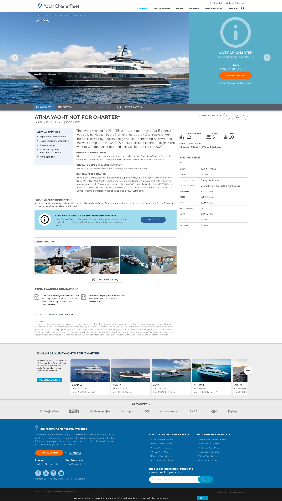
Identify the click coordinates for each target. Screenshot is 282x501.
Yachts (142, 8)
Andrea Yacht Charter (209, 452)
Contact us (75, 452)
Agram (238, 384)
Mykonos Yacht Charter (161, 456)
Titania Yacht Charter (208, 456)
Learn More (162, 498)
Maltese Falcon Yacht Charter (212, 439)
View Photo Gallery (107, 279)
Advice (233, 8)
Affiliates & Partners (75, 478)
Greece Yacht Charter (161, 452)
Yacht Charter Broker (160, 203)
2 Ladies (77, 384)
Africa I (199, 384)
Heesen (99, 135)
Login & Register (236, 3)
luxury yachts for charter (241, 83)
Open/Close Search (242, 8)
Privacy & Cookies (237, 492)
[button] (248, 370)
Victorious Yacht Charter (210, 448)
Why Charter (214, 8)
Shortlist (218, 3)
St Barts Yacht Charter (161, 448)
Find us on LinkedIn (61, 473)
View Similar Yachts (235, 75)
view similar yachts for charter (121, 203)
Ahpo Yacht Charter (208, 460)
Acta (156, 384)
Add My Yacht (56, 478)
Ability (117, 384)
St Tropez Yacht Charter (162, 439)
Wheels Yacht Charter (209, 443)
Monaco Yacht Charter (161, 443)
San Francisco (74, 460)
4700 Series (207, 197)
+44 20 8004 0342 (47, 464)
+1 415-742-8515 (75, 464)
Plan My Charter (49, 452)
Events (194, 8)
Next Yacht (267, 57)
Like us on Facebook (38, 473)
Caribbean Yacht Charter (162, 460)
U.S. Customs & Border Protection (58, 314)
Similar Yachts (211, 115)
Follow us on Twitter (46, 473)
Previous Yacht (15, 57)
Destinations (162, 8)
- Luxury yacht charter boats (68, 6)
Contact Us (153, 219)
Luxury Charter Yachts (45, 15)
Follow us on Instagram (53, 473)
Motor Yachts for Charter (67, 15)
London (39, 460)
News (179, 8)
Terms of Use (221, 492)
